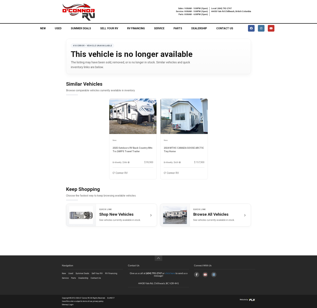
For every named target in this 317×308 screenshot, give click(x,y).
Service (159, 28)
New (43, 28)
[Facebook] (196, 274)
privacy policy (98, 301)
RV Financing (136, 28)
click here (170, 273)
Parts (178, 28)
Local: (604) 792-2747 (221, 8)
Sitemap (65, 305)
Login (71, 305)
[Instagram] (213, 274)
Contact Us (224, 28)
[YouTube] (205, 274)
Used (58, 28)
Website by (244, 300)
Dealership (199, 28)
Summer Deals (81, 28)
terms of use (87, 301)
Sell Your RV (109, 28)
